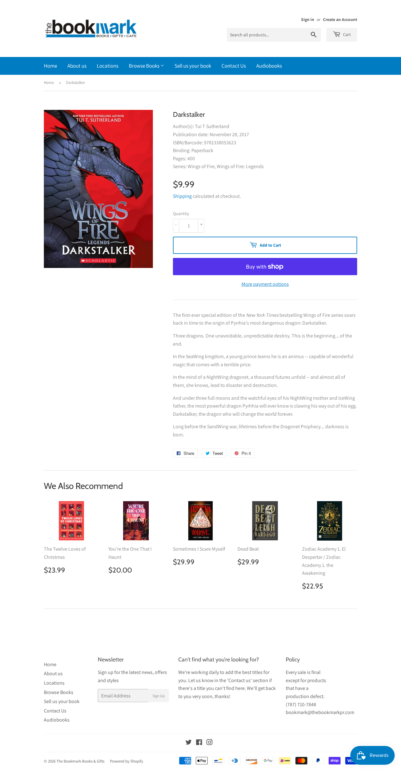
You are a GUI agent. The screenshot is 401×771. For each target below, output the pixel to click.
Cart (346, 34)
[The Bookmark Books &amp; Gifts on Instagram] (209, 743)
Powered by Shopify (126, 761)
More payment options (265, 284)
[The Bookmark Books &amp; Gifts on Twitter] (188, 743)
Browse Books (144, 65)
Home (50, 65)
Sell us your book (192, 65)
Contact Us (233, 65)
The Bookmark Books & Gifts (80, 761)
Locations (107, 65)
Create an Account (340, 19)
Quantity (181, 213)
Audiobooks (269, 65)
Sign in (307, 19)
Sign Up (159, 695)
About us (76, 65)
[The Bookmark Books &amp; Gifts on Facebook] (199, 743)
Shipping (182, 196)
